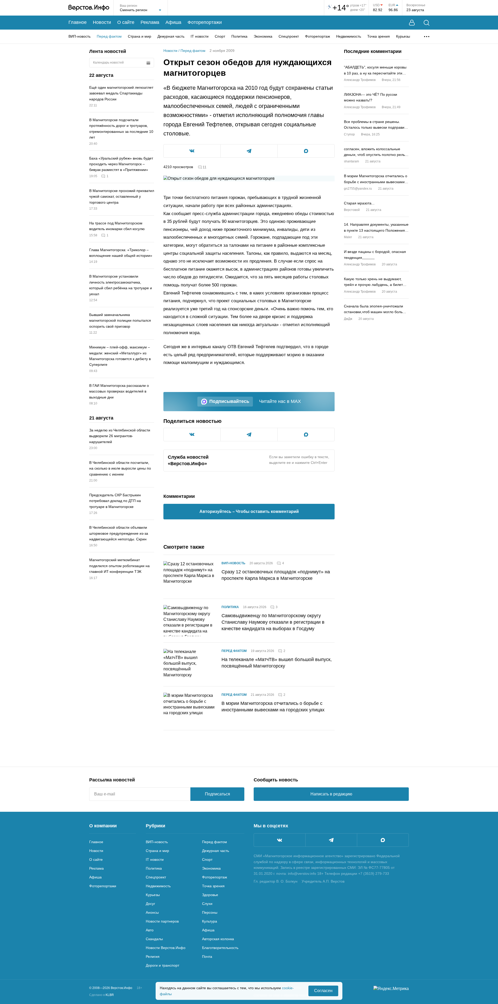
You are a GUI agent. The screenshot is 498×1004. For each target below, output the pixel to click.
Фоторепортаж (317, 36)
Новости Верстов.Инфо (165, 948)
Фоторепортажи (205, 22)
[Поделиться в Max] (306, 151)
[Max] (383, 840)
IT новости (200, 36)
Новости (102, 22)
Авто (150, 930)
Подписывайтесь (229, 401)
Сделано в (101, 995)
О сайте (125, 22)
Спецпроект (289, 36)
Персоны (209, 912)
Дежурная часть (170, 36)
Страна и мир (139, 36)
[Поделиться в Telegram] (249, 151)
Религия (153, 956)
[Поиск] (427, 23)
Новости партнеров (162, 921)
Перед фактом (109, 36)
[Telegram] (331, 840)
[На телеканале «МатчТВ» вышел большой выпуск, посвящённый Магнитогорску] (189, 664)
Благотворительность (220, 948)
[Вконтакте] (279, 840)
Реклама (150, 22)
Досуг (150, 904)
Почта (207, 956)
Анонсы (152, 912)
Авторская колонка (218, 939)
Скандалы (154, 939)
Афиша (173, 22)
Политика (239, 36)
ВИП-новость (79, 36)
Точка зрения (378, 36)
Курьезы (403, 36)
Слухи (207, 904)
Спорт (220, 36)
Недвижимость (348, 36)
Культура (209, 921)
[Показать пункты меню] (426, 36)
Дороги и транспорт (162, 965)
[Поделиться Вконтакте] (192, 151)
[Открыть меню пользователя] (412, 23)
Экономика (263, 36)
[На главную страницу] (88, 8)
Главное (77, 22)
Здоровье (210, 895)
